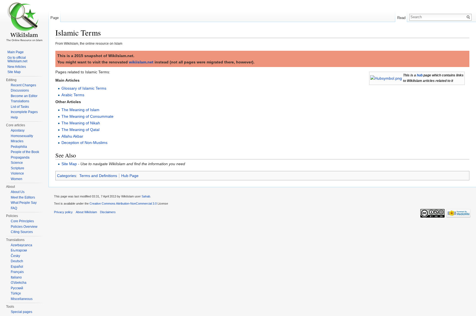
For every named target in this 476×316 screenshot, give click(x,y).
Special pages (21, 312)
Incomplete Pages (24, 112)
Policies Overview (24, 227)
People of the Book (25, 152)
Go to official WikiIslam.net (17, 59)
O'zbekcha (18, 283)
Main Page (15, 52)
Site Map (69, 164)
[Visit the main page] (24, 22)
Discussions (20, 90)
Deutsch (17, 261)
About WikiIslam (86, 212)
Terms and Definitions (98, 175)
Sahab (146, 196)
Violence (17, 173)
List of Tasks (20, 107)
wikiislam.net (141, 62)
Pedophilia (19, 147)
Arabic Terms (72, 95)
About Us (18, 192)
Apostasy (18, 130)
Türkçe (16, 293)
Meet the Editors (23, 197)
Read (401, 18)
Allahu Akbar (72, 136)
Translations (20, 101)
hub (420, 75)
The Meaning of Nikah (80, 123)
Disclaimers (108, 212)
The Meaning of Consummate (87, 116)
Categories (66, 175)
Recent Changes (23, 85)
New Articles (16, 67)
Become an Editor (24, 96)
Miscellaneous (22, 299)
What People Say (24, 203)
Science (17, 163)
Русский (17, 288)
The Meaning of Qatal (80, 129)
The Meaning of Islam (80, 110)
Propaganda (20, 157)
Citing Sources (22, 232)
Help (14, 117)
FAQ (14, 208)
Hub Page (130, 175)
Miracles (17, 141)
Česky (15, 256)
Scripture (17, 168)
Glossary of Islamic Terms (83, 88)
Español (17, 267)
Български (19, 250)
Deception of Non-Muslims (84, 142)
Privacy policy (63, 212)
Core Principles (22, 221)
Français (17, 272)
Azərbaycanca (21, 245)
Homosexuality (22, 136)
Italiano (16, 277)
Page (54, 18)
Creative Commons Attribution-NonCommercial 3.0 (123, 203)
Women (16, 179)
